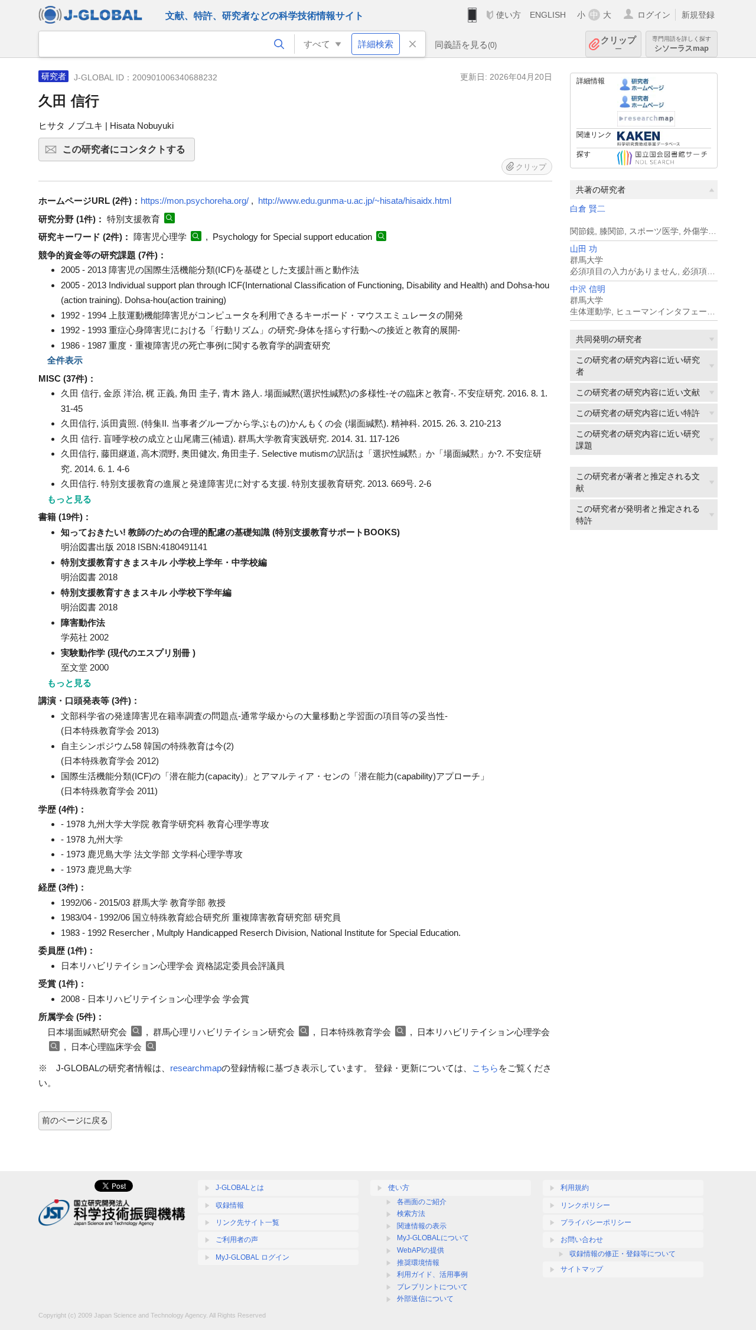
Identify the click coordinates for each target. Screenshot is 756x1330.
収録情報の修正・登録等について (622, 1254)
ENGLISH (548, 14)
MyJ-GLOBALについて (433, 1238)
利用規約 (575, 1187)
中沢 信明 (587, 289)
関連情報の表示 (422, 1226)
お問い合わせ (582, 1239)
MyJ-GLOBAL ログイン (252, 1257)
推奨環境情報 (418, 1263)
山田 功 (583, 249)
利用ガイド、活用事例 (432, 1274)
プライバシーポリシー (596, 1222)
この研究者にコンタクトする (129, 152)
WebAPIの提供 (420, 1250)
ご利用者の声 (237, 1239)
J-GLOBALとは (240, 1187)
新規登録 (698, 14)
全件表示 (65, 360)
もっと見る (69, 499)
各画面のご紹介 (422, 1202)
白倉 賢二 (587, 208)
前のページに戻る (75, 1120)
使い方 (508, 14)
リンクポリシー (585, 1205)
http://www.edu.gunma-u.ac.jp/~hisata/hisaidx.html (354, 201)
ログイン (653, 14)
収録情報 (230, 1205)
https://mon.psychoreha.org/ (195, 201)
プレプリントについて (432, 1287)
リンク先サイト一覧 (247, 1222)
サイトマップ (582, 1269)
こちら (485, 1068)
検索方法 (411, 1213)
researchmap (195, 1068)
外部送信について (425, 1299)
